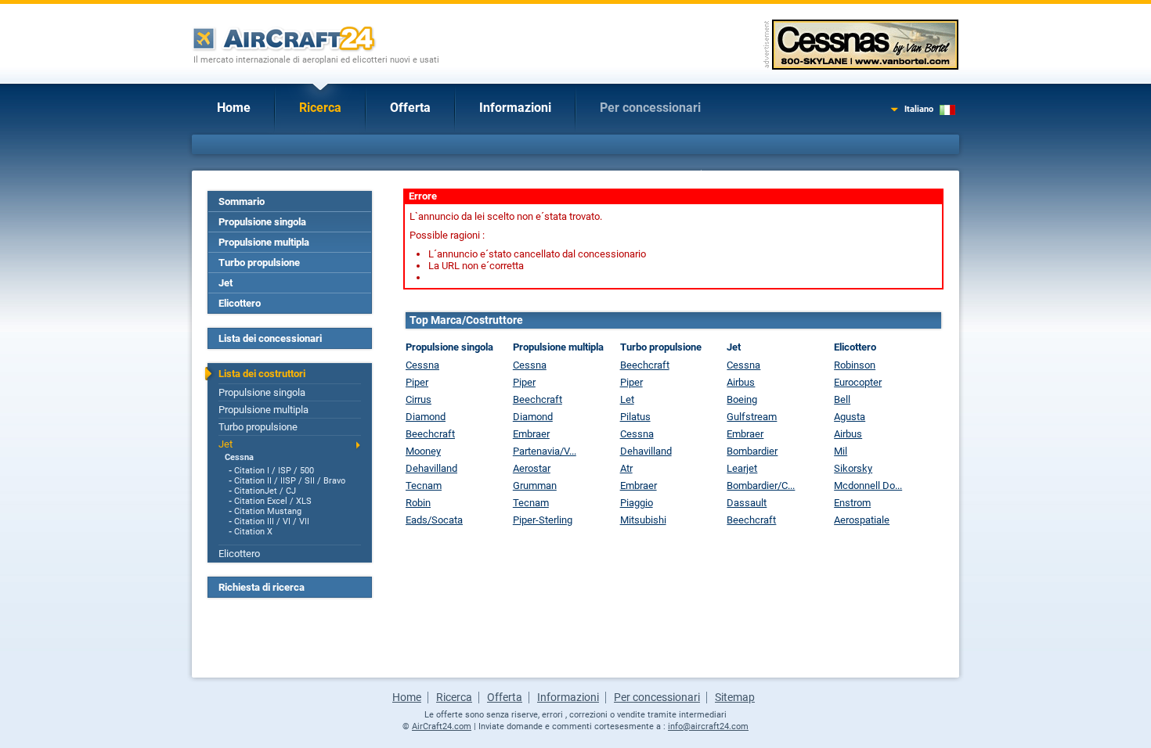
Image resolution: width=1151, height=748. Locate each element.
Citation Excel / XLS (273, 501)
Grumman (535, 485)
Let (627, 399)
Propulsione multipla (263, 242)
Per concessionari (650, 107)
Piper (417, 382)
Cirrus (418, 399)
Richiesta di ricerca (261, 587)
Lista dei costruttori (261, 373)
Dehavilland (431, 468)
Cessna (239, 457)
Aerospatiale (861, 520)
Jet (225, 283)
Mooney (423, 451)
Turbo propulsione (259, 262)
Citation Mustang (267, 511)
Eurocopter (858, 382)
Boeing (742, 399)
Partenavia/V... (544, 451)
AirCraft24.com (441, 726)
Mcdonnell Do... (868, 485)
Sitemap (735, 697)
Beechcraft (430, 434)
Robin (418, 503)
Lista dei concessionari (270, 338)
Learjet (742, 468)
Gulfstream (752, 417)
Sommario (241, 201)
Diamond (426, 417)
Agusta (849, 417)
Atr (626, 468)
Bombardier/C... (761, 485)
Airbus (741, 382)
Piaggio (636, 503)
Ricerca (320, 107)
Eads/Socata (434, 520)
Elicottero (239, 303)
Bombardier (752, 451)
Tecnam (424, 485)
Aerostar (531, 468)
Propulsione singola (262, 222)
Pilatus (635, 417)
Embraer (531, 434)
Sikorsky (853, 468)
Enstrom (852, 503)
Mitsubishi (643, 520)
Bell (842, 399)
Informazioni (515, 107)
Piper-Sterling (542, 520)
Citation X (253, 532)
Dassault (747, 503)
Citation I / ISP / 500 (274, 471)
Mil (840, 451)
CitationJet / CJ (265, 491)
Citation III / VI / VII (271, 521)
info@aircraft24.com (708, 726)
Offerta (410, 107)
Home (234, 107)
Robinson (854, 365)
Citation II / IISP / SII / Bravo (289, 481)
